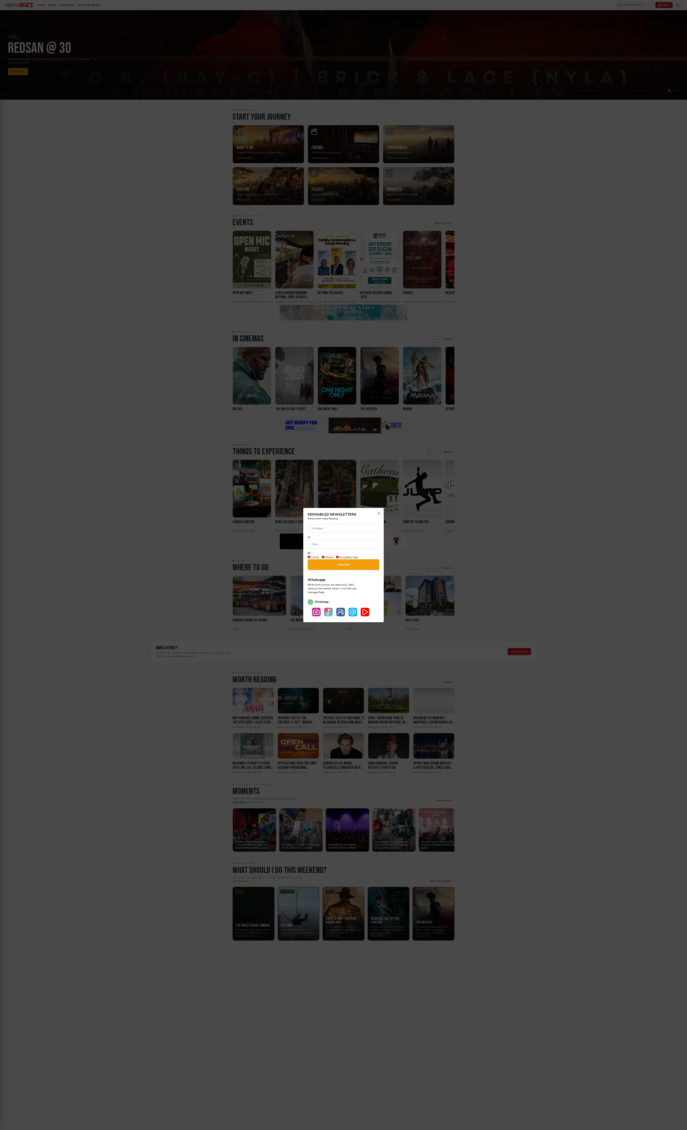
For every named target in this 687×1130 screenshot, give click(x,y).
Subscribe (343, 564)
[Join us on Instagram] (316, 612)
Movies (328, 557)
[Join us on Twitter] (353, 612)
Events (314, 557)
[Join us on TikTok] (328, 612)
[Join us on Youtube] (365, 612)
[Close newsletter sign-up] (378, 514)
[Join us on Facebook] (340, 612)
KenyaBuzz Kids (348, 557)
